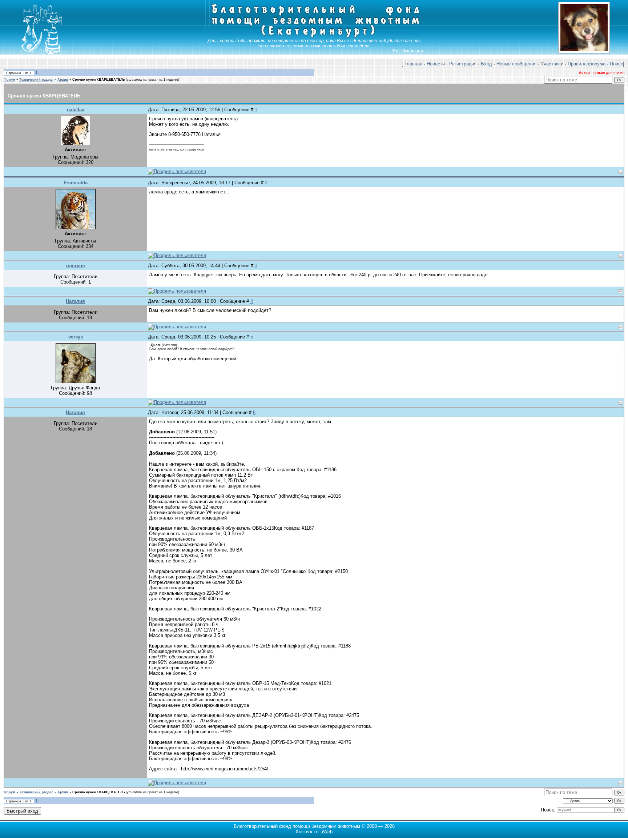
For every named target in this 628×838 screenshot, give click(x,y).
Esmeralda (76, 182)
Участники (552, 64)
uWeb (327, 831)
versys (75, 337)
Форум (9, 79)
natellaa (75, 109)
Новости (436, 64)
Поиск (616, 64)
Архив (62, 79)
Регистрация (462, 64)
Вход (486, 64)
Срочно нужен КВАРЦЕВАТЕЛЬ (98, 79)
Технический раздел (36, 79)
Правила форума (586, 64)
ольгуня (75, 265)
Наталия (75, 301)
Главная (413, 64)
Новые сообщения (516, 64)
